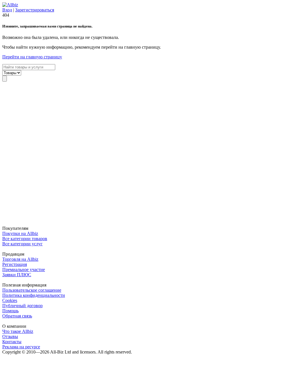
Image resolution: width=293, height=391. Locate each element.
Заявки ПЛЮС (16, 274)
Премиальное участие (23, 269)
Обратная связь (17, 315)
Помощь (10, 310)
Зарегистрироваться (34, 9)
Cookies (9, 300)
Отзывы (10, 336)
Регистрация (14, 264)
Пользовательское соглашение (31, 290)
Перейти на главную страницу (32, 56)
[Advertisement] (146, 154)
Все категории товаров (24, 238)
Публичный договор (22, 305)
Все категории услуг (22, 243)
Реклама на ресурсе (21, 346)
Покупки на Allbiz (20, 233)
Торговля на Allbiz (20, 259)
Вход (7, 9)
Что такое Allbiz (17, 331)
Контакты (11, 341)
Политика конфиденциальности (33, 295)
